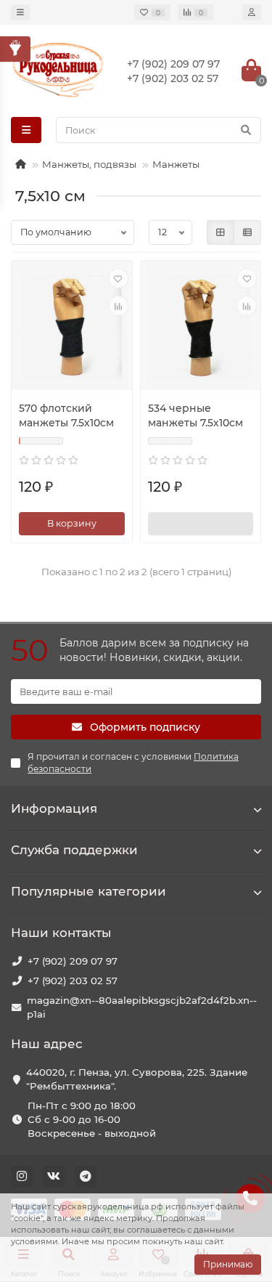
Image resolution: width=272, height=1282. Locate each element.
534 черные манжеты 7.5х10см (195, 415)
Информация (54, 808)
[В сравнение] (118, 306)
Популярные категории (88, 891)
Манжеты (175, 164)
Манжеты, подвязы (89, 164)
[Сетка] (220, 232)
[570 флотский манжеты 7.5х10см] (72, 327)
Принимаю (227, 1264)
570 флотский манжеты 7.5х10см (66, 415)
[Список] (247, 232)
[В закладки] (118, 278)
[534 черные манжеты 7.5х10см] (201, 327)
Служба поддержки (74, 850)
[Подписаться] (201, 523)
